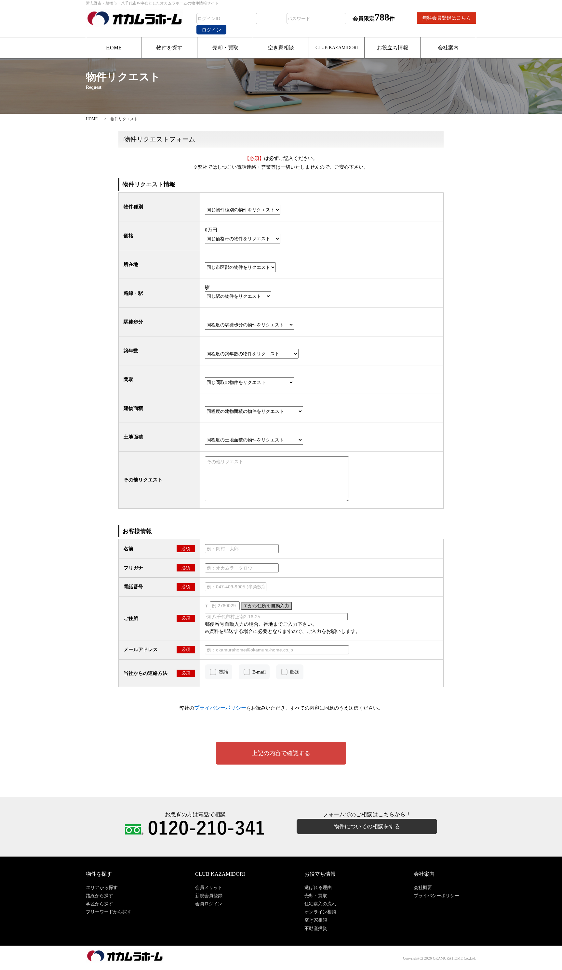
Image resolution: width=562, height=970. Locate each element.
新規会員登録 (208, 895)
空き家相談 (281, 47)
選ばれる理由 (318, 887)
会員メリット (208, 887)
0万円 (211, 229)
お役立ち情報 (392, 47)
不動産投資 (315, 928)
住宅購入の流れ (320, 903)
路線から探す (99, 895)
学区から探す (99, 903)
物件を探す (169, 47)
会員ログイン (208, 903)
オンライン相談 (320, 912)
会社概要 (423, 887)
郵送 (295, 672)
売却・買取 (225, 47)
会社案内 (448, 47)
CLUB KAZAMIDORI (336, 47)
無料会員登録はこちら (446, 17)
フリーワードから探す (108, 912)
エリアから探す (102, 887)
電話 (223, 672)
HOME (114, 47)
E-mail (259, 672)
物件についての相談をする (367, 826)
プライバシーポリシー (436, 895)
